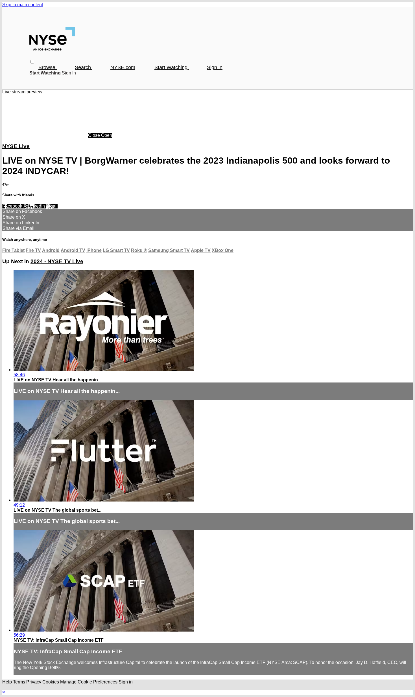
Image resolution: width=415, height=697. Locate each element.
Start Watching (171, 67)
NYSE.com (122, 67)
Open (106, 135)
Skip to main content (22, 4)
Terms (19, 682)
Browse (47, 67)
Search (83, 67)
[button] (32, 61)
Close (94, 135)
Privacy (34, 682)
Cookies (51, 682)
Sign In (69, 73)
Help (7, 682)
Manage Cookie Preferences (89, 682)
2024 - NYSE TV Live (56, 261)
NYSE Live (16, 146)
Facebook (12, 206)
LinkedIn (37, 206)
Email (52, 206)
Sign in (214, 67)
